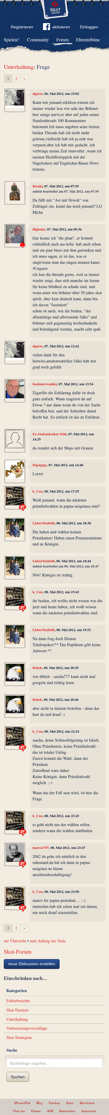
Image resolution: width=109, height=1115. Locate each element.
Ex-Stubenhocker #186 (50, 434)
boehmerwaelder (45, 384)
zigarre (38, 93)
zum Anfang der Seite (48, 940)
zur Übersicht (15, 940)
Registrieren (22, 27)
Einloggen (89, 27)
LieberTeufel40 (44, 523)
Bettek (37, 667)
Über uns (19, 1111)
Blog (39, 1103)
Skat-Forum (17, 951)
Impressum (88, 1111)
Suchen (18, 1077)
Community (38, 39)
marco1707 (41, 847)
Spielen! (11, 39)
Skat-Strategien (19, 1037)
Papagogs (40, 464)
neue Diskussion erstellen (31, 963)
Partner (36, 1111)
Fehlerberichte (18, 1000)
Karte (70, 1103)
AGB (50, 1111)
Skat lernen (87, 1103)
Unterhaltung (19, 67)
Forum (62, 39)
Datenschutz (67, 1111)
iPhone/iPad (22, 1103)
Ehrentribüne (88, 39)
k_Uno (38, 491)
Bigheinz (39, 229)
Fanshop (54, 1103)
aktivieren (61, 27)
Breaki (37, 186)
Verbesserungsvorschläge (26, 1028)
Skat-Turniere (17, 1010)
